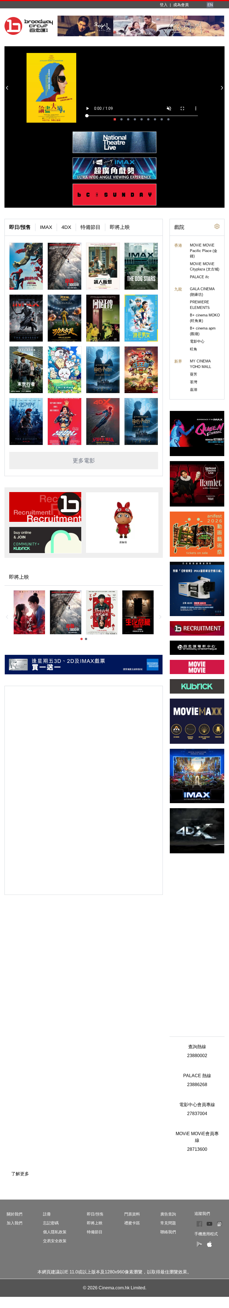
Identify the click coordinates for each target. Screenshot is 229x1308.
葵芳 (193, 374)
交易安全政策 (54, 1241)
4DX (66, 227)
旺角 (193, 349)
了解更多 (20, 1173)
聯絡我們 (168, 1232)
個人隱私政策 (54, 1232)
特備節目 (90, 227)
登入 (164, 5)
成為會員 (181, 5)
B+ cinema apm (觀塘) (203, 331)
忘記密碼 (51, 1223)
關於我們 (14, 1214)
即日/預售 (20, 227)
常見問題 (168, 1223)
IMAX (46, 227)
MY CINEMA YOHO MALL (200, 364)
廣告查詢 (168, 1214)
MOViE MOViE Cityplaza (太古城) (204, 267)
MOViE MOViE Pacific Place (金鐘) (203, 250)
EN (210, 5)
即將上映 (120, 227)
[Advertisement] (197, 941)
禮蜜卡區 (132, 1223)
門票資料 (132, 1214)
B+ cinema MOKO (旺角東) (205, 318)
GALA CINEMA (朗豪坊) (202, 292)
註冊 (47, 1214)
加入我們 (14, 1223)
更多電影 (84, 460)
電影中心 (197, 341)
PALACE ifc (199, 277)
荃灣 (193, 382)
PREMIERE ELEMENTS (200, 305)
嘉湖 (193, 389)
